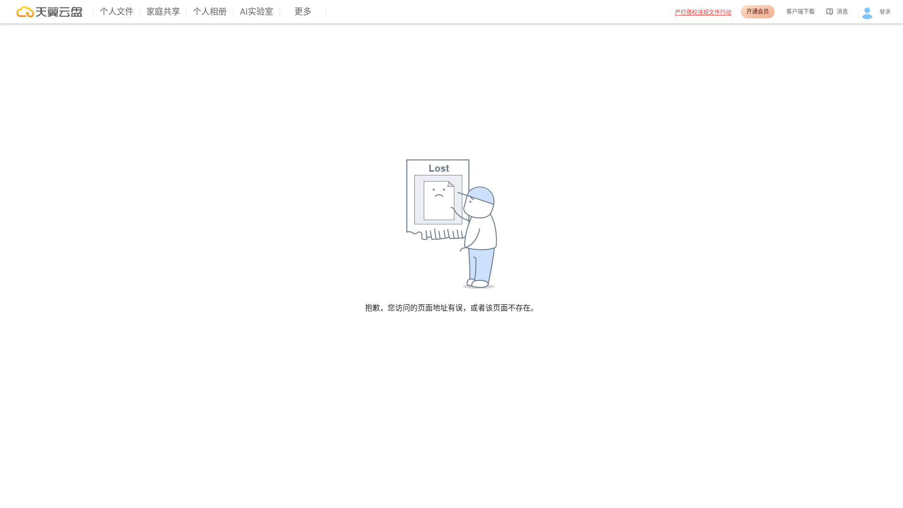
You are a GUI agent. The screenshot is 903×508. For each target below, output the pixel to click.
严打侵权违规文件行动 (703, 12)
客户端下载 (800, 11)
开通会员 (757, 11)
